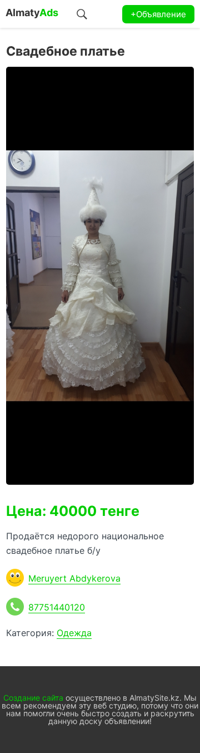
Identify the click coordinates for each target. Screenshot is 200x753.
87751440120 (56, 607)
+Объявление (158, 14)
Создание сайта (33, 697)
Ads (32, 12)
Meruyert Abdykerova (74, 578)
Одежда (74, 632)
